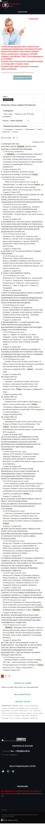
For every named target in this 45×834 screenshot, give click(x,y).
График (21, 705)
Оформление (37, 710)
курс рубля (15, 710)
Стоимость (18, 718)
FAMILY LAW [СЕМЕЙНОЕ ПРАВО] (16, 273)
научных (35, 713)
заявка (23, 715)
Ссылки (15, 132)
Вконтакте (13, 771)
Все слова (9, 114)
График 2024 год (10, 377)
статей (30, 710)
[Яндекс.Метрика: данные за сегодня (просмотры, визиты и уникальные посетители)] (9, 741)
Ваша (27, 715)
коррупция (22, 708)
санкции (21, 710)
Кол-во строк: (6, 138)
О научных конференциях (31, 705)
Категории (8, 129)
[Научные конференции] (5, 5)
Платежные (22, 713)
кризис (26, 710)
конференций (25, 718)
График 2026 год (10, 417)
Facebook (8, 771)
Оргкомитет (10, 715)
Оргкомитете (33, 715)
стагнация (4, 708)
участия (11, 718)
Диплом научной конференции (10, 713)
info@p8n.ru (9, 6)
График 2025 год (10, 397)
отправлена (17, 715)
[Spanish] (4, 1)
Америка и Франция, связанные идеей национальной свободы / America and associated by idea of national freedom (19, 174)
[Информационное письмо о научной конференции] (22, 79)
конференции (6, 705)
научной (15, 705)
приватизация (34, 718)
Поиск (9, 99)
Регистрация (5, 718)
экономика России (13, 708)
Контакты (19, 129)
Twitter (3, 771)
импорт (28, 708)
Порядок (5, 120)
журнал (41, 713)
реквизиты (29, 713)
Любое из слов (21, 114)
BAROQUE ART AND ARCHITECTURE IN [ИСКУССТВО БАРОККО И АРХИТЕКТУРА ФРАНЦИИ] (18, 146)
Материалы (30, 129)
